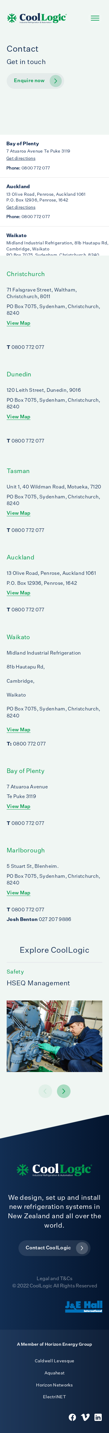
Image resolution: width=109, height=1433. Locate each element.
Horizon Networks (54, 1385)
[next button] (45, 1091)
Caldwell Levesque (54, 1361)
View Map (19, 323)
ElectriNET (54, 1397)
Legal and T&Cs (54, 1279)
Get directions (20, 158)
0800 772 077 (28, 168)
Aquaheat (54, 1373)
